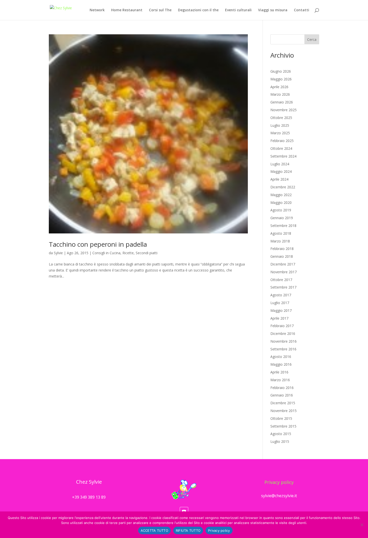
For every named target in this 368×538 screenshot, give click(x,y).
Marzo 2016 (280, 379)
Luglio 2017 (279, 302)
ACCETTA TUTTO (154, 530)
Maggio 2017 (281, 310)
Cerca (311, 39)
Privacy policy (279, 482)
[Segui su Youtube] (184, 511)
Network (97, 10)
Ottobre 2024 (281, 148)
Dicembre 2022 (282, 187)
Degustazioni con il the (198, 10)
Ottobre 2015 (281, 418)
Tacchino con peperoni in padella (98, 244)
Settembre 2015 (283, 426)
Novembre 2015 (283, 410)
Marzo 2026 (280, 94)
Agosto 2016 (280, 356)
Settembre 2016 (283, 349)
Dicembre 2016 (282, 333)
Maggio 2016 (281, 364)
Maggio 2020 (281, 202)
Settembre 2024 (283, 156)
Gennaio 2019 (281, 217)
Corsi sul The (160, 10)
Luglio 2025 (279, 125)
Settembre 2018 (283, 225)
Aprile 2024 (279, 179)
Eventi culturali (238, 10)
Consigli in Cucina (106, 252)
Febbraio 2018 (282, 248)
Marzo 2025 (280, 132)
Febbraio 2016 (282, 387)
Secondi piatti (146, 252)
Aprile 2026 (279, 86)
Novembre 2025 (283, 109)
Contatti (301, 10)
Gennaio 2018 (281, 256)
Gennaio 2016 (281, 395)
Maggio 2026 (281, 79)
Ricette (128, 252)
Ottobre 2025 (281, 117)
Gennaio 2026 (281, 102)
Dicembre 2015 (282, 402)
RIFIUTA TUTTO (188, 530)
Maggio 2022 (281, 194)
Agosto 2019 (280, 210)
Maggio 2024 (281, 171)
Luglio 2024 (279, 164)
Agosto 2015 (280, 433)
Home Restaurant (126, 10)
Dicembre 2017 (282, 264)
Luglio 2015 (279, 441)
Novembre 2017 (283, 272)
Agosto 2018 (280, 233)
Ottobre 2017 (281, 279)
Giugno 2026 (280, 71)
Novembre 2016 (283, 341)
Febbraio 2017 (282, 325)
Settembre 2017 (283, 287)
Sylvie (58, 252)
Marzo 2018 (280, 241)
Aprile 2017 (279, 318)
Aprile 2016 (279, 372)
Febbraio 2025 (282, 140)
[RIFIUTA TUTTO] (361, 524)
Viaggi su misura (272, 10)
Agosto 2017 (280, 295)
